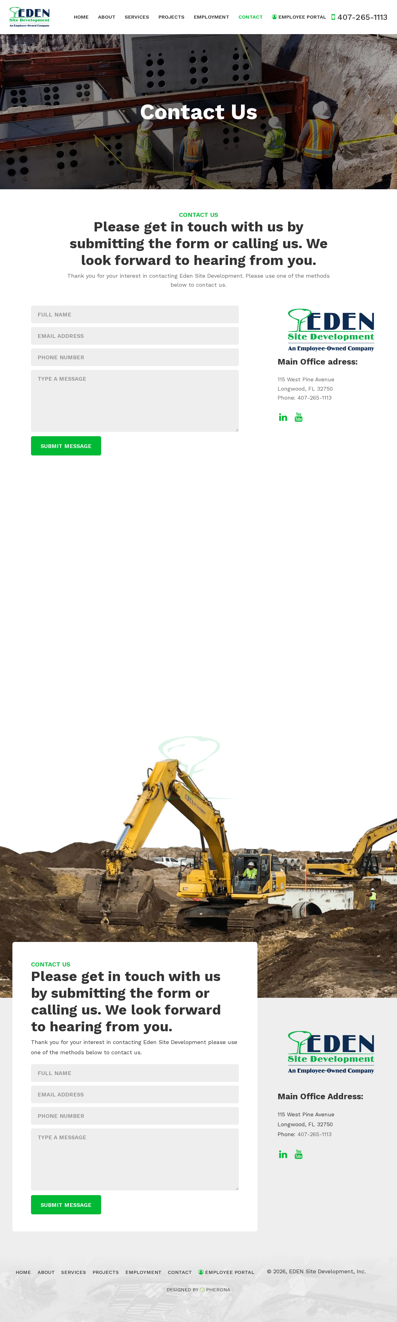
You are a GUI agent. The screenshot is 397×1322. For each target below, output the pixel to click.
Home (81, 17)
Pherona (218, 1290)
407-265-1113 (314, 397)
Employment (211, 17)
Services (137, 17)
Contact (251, 17)
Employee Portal (301, 17)
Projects (171, 17)
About (106, 17)
